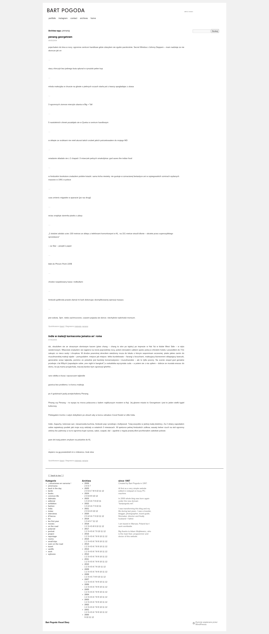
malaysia (78, 326)
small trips (52, 541)
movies (51, 524)
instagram (63, 18)
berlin (50, 491)
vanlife (51, 549)
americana (52, 486)
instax (50, 511)
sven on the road (55, 544)
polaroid (51, 529)
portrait (51, 531)
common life (53, 496)
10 (97, 491)
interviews (52, 513)
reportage (52, 536)
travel (62, 326)
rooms (51, 539)
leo (49, 519)
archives (84, 18)
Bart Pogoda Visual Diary (57, 622)
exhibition (52, 503)
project (51, 534)
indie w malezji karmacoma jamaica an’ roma (75, 336)
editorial (51, 501)
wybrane (52, 554)
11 (100, 491)
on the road (53, 526)
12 (103, 491)
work (50, 551)
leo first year (53, 521)
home (93, 18)
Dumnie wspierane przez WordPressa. (206, 623)
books (50, 493)
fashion (51, 506)
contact (73, 18)
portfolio (52, 18)
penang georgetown (60, 37)
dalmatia (52, 498)
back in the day (55, 488)
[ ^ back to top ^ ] (55, 475)
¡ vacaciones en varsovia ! (59, 483)
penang (85, 326)
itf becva (51, 516)
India (50, 508)
